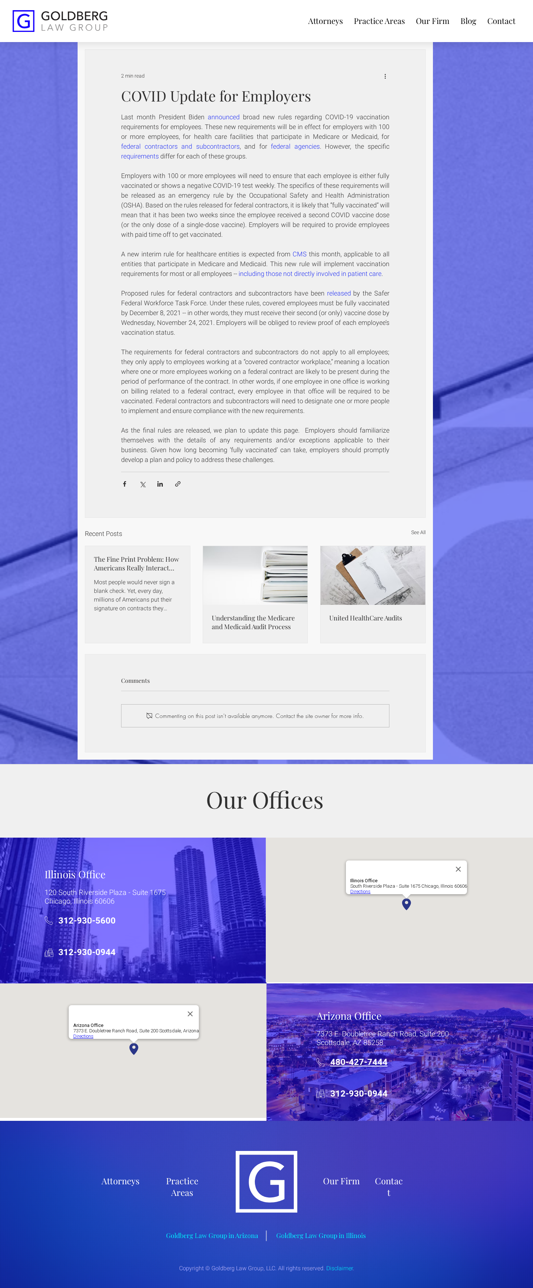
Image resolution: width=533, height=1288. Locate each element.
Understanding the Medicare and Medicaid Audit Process (253, 622)
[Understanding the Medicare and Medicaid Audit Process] (255, 575)
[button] (379, 21)
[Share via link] (177, 483)
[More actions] (385, 75)
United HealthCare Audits (365, 618)
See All (418, 532)
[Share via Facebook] (124, 483)
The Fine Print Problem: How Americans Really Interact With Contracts (136, 563)
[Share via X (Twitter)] (142, 483)
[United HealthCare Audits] (373, 575)
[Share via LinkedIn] (160, 483)
